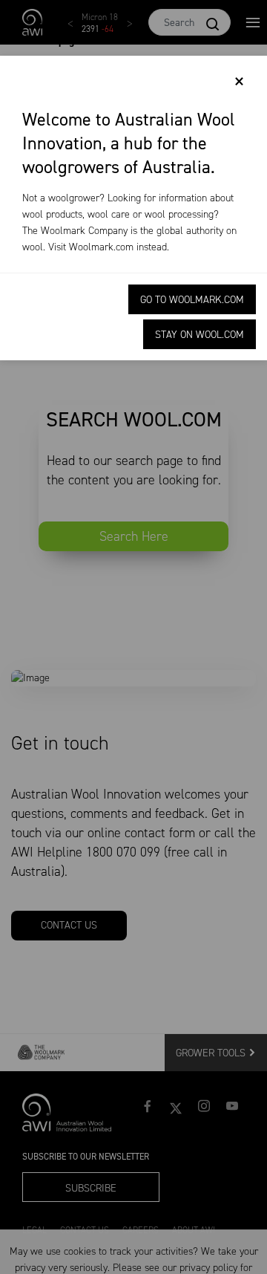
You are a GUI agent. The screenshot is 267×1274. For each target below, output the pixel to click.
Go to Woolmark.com (192, 300)
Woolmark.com (101, 247)
